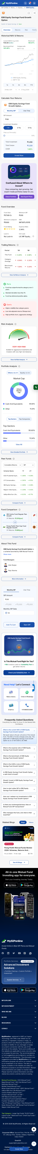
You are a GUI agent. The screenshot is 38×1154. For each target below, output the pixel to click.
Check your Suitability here (17, 672)
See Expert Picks (27, 197)
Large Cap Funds (18, 1113)
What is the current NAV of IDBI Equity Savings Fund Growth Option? (16, 731)
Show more (7, 554)
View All (19, 444)
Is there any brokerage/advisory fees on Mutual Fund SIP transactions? (17, 805)
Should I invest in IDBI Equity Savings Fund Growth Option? (18, 781)
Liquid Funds (6, 1115)
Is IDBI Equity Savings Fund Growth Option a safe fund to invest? (18, 773)
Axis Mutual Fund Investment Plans (14, 1099)
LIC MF (19, 1095)
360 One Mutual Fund (22, 1082)
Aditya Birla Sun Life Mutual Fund (13, 1090)
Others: (13, 373)
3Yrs (19, 128)
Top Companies (24, 419)
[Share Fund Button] (34, 13)
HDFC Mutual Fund (26, 1088)
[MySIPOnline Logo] (10, 3)
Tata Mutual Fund (28, 1103)
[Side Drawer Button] (34, 3)
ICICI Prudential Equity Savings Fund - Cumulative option (11, 476)
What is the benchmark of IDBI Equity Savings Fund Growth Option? (16, 757)
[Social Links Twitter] (14, 953)
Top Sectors (12, 419)
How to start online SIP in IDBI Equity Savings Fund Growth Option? (15, 789)
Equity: (25, 373)
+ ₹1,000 (8, 604)
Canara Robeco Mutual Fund (11, 1092)
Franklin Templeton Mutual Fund (13, 1101)
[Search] (25, 3)
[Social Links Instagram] (25, 953)
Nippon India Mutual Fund (10, 1107)
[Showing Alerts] (33, 1129)
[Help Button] (33, 1143)
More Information (18, 579)
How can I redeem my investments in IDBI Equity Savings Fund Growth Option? (17, 797)
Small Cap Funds (29, 1115)
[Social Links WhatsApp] (30, 953)
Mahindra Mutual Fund (9, 1084)
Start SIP (27, 625)
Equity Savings (11, 24)
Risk (26, 30)
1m (13, 85)
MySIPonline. (17, 1124)
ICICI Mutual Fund (24, 1080)
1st (9, 613)
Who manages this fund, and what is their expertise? (17, 814)
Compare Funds (17, 503)
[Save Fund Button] (28, 13)
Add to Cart (11, 625)
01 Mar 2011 (8, 89)
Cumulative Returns (10, 465)
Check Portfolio (10, 197)
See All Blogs (17, 862)
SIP (25, 465)
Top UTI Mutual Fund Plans (11, 1103)
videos (31, 822)
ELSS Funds (29, 1113)
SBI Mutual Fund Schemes (25, 1105)
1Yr (8, 128)
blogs (23, 822)
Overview (6, 30)
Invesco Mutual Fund (9, 1095)
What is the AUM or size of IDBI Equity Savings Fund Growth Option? (16, 765)
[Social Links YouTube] (19, 953)
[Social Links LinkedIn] (8, 953)
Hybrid (3, 24)
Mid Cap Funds (7, 1117)
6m (25, 85)
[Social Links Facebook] (3, 953)
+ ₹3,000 (18, 604)
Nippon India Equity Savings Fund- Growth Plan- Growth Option (11, 490)
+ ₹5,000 (29, 604)
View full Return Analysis (18, 275)
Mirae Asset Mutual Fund (10, 1088)
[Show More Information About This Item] (18, 245)
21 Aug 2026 (25, 89)
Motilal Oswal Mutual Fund (11, 1086)
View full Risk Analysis (18, 359)
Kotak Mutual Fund (8, 1105)
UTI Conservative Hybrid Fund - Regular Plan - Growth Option (11, 480)
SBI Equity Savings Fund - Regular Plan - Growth (11, 485)
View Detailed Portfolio (17, 452)
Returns (17, 30)
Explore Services (13, 980)
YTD (31, 85)
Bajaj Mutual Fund (8, 1082)
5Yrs (29, 128)
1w (7, 85)
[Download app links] (11, 885)
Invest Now (19, 1149)
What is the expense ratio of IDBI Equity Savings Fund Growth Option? (17, 749)
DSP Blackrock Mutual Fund (11, 1097)
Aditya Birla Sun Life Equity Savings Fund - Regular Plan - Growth (11, 494)
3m (19, 85)
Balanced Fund (17, 1115)
